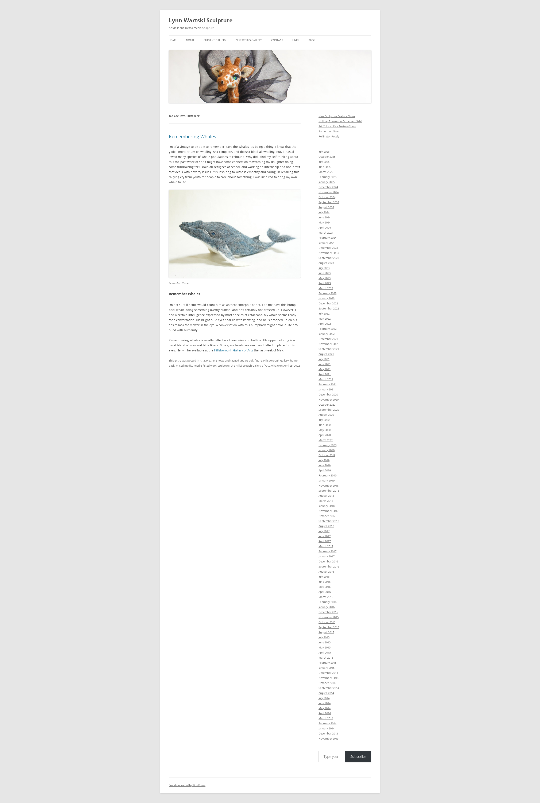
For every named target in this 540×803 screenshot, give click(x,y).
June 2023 (325, 273)
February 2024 (327, 237)
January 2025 (327, 182)
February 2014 (327, 723)
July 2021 (324, 359)
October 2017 (327, 516)
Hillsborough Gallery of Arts (234, 350)
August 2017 (326, 526)
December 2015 (328, 612)
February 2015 (327, 662)
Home (172, 40)
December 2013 (328, 733)
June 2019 (325, 465)
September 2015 (329, 627)
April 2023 (325, 283)
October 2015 (327, 622)
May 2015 (325, 647)
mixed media (184, 365)
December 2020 (328, 394)
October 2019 (327, 455)
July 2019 (324, 460)
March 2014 (326, 718)
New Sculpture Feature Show (337, 116)
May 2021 (325, 369)
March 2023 (326, 288)
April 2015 (325, 652)
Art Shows (218, 360)
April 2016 (325, 592)
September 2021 (329, 349)
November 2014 (329, 678)
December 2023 (328, 248)
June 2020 (325, 425)
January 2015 (327, 668)
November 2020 (329, 399)
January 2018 (327, 506)
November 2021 (329, 344)
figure (258, 360)
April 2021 (325, 374)
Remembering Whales (192, 136)
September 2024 (329, 202)
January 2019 (327, 480)
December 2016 (328, 561)
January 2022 (327, 334)
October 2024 (327, 197)
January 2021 (327, 389)
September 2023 (329, 258)
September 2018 (329, 490)
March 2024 (326, 232)
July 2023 (324, 268)
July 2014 (324, 698)
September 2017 (329, 521)
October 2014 (327, 683)
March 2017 (326, 546)
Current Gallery (215, 40)
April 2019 (325, 470)
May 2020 (325, 430)
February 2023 (327, 293)
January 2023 (327, 298)
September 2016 (329, 566)
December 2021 (328, 339)
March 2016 (326, 597)
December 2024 (328, 187)
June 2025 (325, 167)
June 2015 (325, 642)
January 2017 (327, 556)
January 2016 (327, 607)
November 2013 (329, 738)
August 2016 (326, 571)
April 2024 (325, 227)
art (241, 360)
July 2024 (324, 212)
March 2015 (326, 657)
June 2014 (325, 703)
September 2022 (329, 308)
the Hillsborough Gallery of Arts (250, 365)
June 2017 (325, 536)
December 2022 (328, 303)
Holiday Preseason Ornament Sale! (340, 121)
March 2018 (326, 501)
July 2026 (324, 151)
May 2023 (325, 278)
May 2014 (325, 708)
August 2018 (326, 496)
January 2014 (327, 728)
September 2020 (329, 410)
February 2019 (327, 475)
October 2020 (327, 404)
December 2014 (328, 673)
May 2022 (325, 318)
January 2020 (327, 450)
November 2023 (329, 253)
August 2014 (326, 693)
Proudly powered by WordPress (187, 785)
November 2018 (329, 485)
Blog (311, 40)
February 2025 (327, 177)
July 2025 (324, 162)
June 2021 (325, 364)
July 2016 (324, 576)
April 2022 (325, 324)
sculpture (224, 365)
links (295, 40)
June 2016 (325, 582)
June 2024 (325, 217)
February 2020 (327, 445)
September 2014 (329, 688)
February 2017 (327, 551)
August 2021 (326, 354)
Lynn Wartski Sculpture (200, 20)
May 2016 (325, 587)
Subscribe (358, 756)
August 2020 (326, 415)
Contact (277, 40)
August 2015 (326, 632)
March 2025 (326, 172)
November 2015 (329, 617)
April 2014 (325, 713)
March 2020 (326, 440)
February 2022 (327, 329)
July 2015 (324, 637)
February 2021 (327, 384)
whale (275, 365)
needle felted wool (204, 365)
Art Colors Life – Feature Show (337, 126)
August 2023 (326, 263)
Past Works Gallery (248, 40)
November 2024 (329, 192)
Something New (329, 131)
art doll (248, 360)
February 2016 (327, 602)
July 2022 (324, 313)
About (190, 40)
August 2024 (326, 207)
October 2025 (327, 157)
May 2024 (325, 222)
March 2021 (326, 379)
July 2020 (324, 420)
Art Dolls (205, 360)
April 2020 (325, 435)
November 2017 (329, 511)
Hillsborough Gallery (276, 360)
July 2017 (324, 531)
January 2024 (327, 243)
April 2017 (325, 541)
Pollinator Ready (329, 136)
